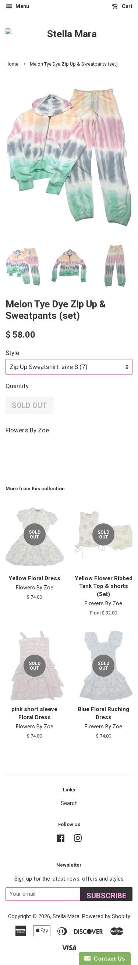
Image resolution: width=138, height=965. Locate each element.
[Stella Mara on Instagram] (78, 840)
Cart (126, 6)
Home (12, 64)
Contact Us (108, 958)
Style (12, 352)
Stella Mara (66, 916)
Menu (21, 6)
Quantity (17, 386)
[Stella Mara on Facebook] (60, 840)
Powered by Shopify (106, 916)
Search (69, 803)
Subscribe (106, 895)
